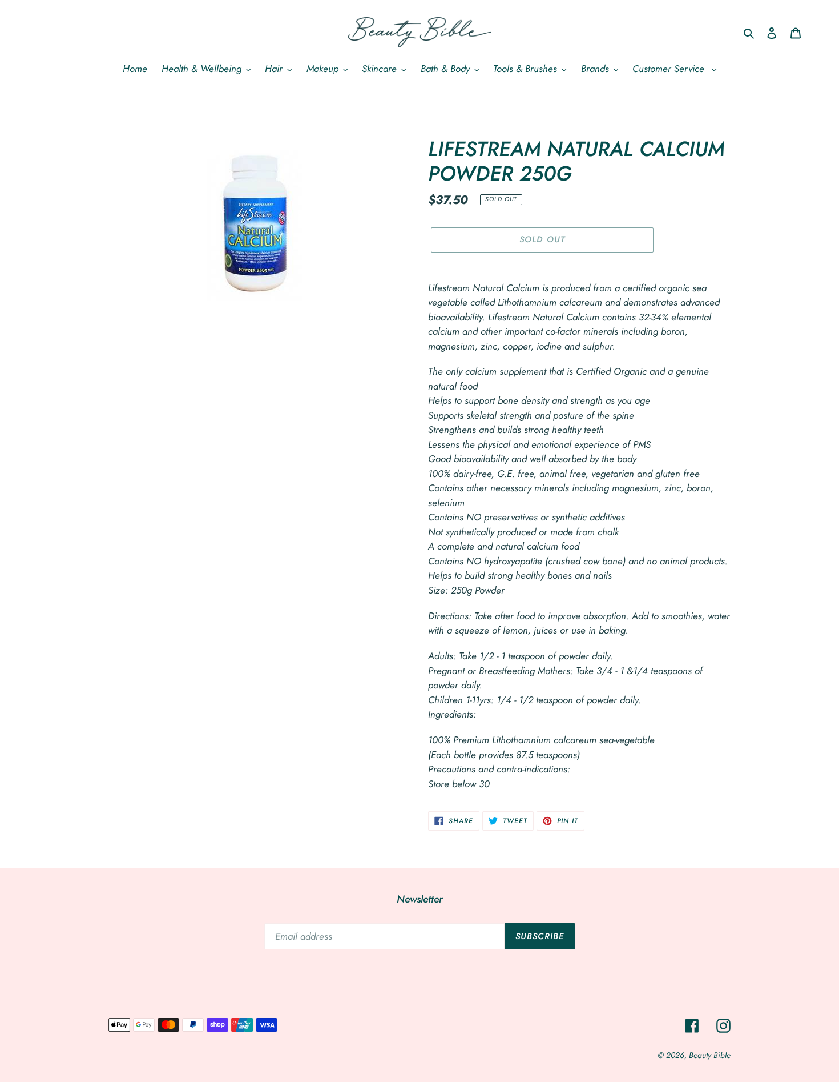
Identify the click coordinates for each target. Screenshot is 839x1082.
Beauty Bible (710, 1055)
